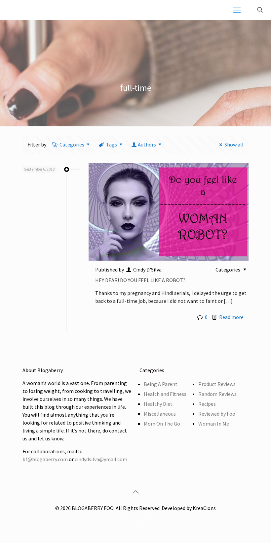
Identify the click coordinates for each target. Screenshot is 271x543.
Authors (147, 144)
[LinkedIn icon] (139, 519)
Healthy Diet (158, 403)
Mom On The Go (162, 423)
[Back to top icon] (135, 492)
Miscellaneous (160, 413)
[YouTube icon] (131, 519)
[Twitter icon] (122, 519)
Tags (111, 144)
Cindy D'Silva (147, 269)
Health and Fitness (165, 394)
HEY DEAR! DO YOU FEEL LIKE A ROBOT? (140, 280)
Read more (231, 317)
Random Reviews (217, 394)
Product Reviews (217, 384)
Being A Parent (160, 384)
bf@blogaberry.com (45, 459)
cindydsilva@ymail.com (101, 459)
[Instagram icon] (157, 519)
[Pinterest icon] (148, 519)
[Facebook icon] (113, 519)
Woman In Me (213, 423)
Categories (71, 144)
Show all (234, 144)
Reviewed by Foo (216, 413)
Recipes (207, 403)
